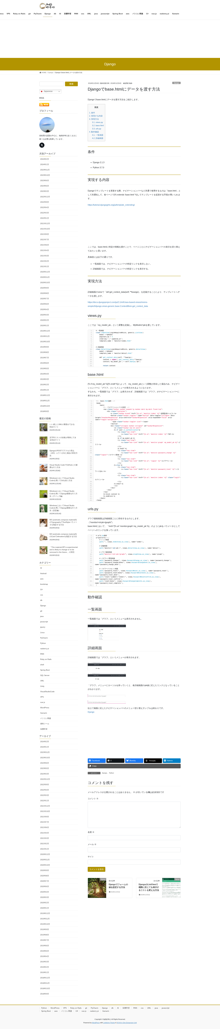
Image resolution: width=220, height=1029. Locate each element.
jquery (42, 627)
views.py (97, 122)
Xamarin (43, 713)
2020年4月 (44, 309)
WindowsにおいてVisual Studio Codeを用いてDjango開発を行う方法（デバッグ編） (63, 493)
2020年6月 (44, 304)
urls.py (96, 129)
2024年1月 (44, 164)
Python (111, 773)
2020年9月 (44, 288)
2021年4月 (44, 250)
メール (92, 844)
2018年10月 (45, 406)
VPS (42, 697)
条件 (92, 113)
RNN (42, 654)
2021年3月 (44, 256)
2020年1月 (44, 325)
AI (41, 568)
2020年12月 (45, 272)
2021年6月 (44, 245)
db (41, 600)
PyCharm (44, 638)
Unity (42, 686)
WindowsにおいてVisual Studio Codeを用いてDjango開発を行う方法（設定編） (63, 507)
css (41, 595)
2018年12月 (45, 395)
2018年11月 (45, 401)
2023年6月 (44, 180)
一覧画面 (97, 135)
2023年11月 (45, 170)
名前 (91, 832)
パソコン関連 (45, 718)
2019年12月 (45, 331)
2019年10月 (45, 342)
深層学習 (43, 729)
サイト (91, 857)
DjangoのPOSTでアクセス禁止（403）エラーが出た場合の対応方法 (64, 453)
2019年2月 (44, 385)
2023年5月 (44, 186)
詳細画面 (97, 138)
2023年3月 (44, 191)
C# (41, 589)
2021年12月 (45, 223)
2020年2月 (44, 320)
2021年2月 (44, 261)
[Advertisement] (110, 39)
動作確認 (94, 132)
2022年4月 (44, 207)
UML (42, 681)
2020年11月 (45, 277)
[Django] (97, 887)
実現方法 (94, 119)
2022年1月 (44, 218)
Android (43, 573)
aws (41, 579)
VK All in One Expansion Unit (127, 1023)
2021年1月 (44, 266)
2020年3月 (44, 315)
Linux (42, 632)
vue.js (42, 702)
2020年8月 (44, 293)
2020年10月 (45, 282)
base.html (98, 125)
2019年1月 (44, 390)
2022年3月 (44, 213)
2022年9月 (44, 202)
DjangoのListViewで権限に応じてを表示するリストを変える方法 (149, 887)
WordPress (44, 708)
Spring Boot (45, 670)
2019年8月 (44, 352)
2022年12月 (45, 197)
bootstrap (44, 584)
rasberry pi (44, 649)
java (42, 616)
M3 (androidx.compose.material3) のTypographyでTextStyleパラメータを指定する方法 (63, 522)
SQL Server (45, 675)
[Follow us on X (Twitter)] (41, 145)
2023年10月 (45, 175)
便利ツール (44, 724)
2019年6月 (44, 363)
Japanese (48, 91)
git (41, 611)
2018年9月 (44, 411)
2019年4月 (44, 374)
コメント (93, 799)
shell (42, 665)
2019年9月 (44, 347)
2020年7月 (44, 299)
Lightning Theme (109, 1023)
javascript (44, 622)
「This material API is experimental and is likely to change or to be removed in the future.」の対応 (64, 549)
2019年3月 (44, 379)
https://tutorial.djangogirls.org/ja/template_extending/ (111, 205)
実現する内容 (96, 116)
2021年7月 (44, 240)
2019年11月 (45, 336)
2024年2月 (44, 159)
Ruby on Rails (45, 659)
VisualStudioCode (47, 692)
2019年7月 (44, 358)
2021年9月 (44, 234)
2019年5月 (44, 368)
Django (176, 83)
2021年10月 (45, 229)
